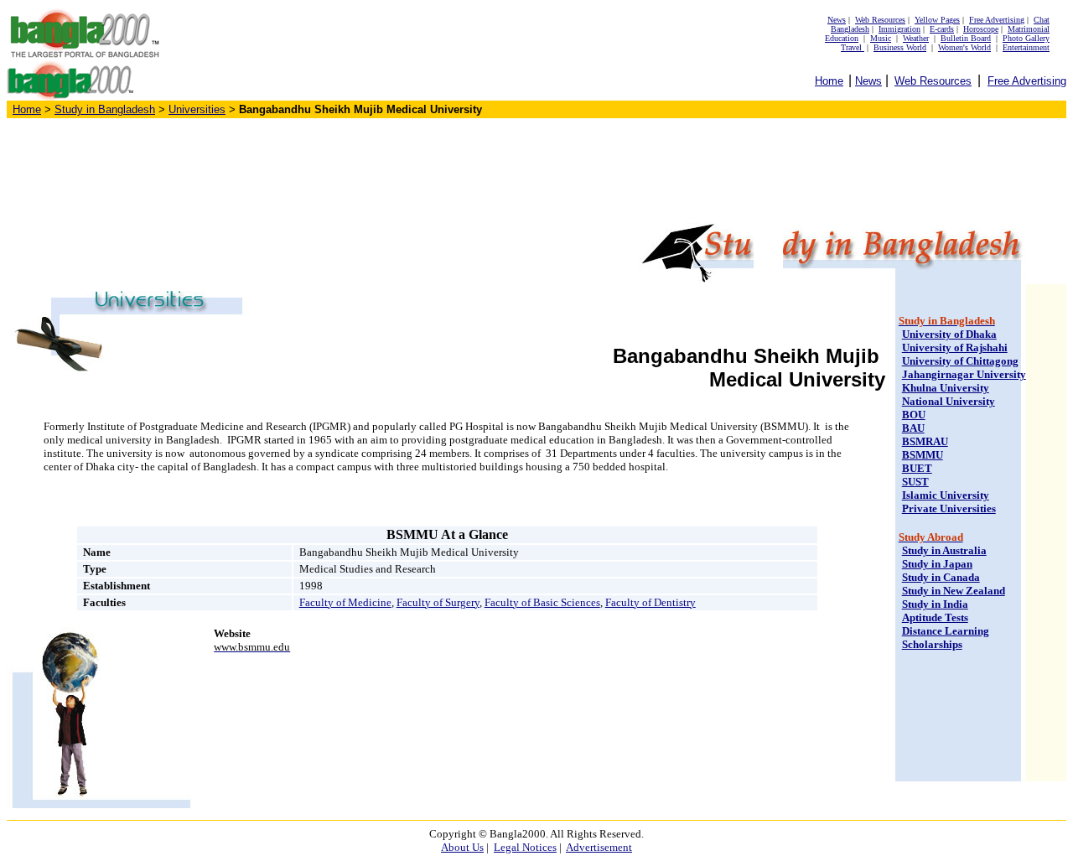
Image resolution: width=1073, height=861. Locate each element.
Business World (899, 47)
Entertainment (1026, 47)
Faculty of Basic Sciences (542, 602)
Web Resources (880, 19)
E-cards (942, 29)
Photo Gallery (1026, 38)
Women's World (964, 47)
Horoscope (980, 29)
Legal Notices (525, 847)
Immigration (899, 29)
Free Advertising (996, 19)
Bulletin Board (966, 38)
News (836, 19)
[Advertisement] (536, 169)
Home (829, 81)
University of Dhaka (949, 334)
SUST (915, 481)
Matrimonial (1029, 29)
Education (841, 38)
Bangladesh (850, 29)
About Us (462, 847)
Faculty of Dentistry (650, 602)
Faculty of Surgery (438, 602)
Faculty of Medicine (345, 602)
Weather (916, 38)
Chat (1042, 19)
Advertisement (599, 847)
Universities (196, 109)
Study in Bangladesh (104, 109)
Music (880, 38)
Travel (852, 47)
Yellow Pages (937, 19)
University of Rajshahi (955, 347)
